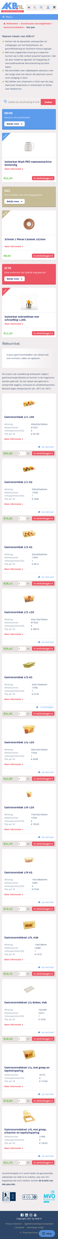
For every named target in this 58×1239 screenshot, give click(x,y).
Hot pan (30, 27)
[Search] (41, 7)
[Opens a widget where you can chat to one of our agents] (47, 1234)
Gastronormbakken (14, 27)
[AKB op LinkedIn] (27, 1215)
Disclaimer (19, 1227)
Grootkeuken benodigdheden (36, 23)
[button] (43, 453)
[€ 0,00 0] (54, 7)
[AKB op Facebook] (23, 1215)
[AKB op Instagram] (31, 1215)
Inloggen (47, 7)
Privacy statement (14, 1223)
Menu (9, 17)
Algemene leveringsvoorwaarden (38, 1223)
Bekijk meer (13, 123)
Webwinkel (12, 23)
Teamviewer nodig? (35, 1227)
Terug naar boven (30, 1232)
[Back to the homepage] (12, 7)
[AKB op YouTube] (35, 1215)
